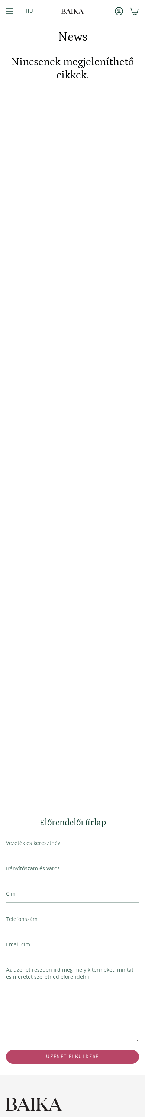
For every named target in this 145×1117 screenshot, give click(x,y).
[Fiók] (119, 11)
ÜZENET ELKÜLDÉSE (72, 1056)
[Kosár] (134, 11)
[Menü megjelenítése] (9, 11)
